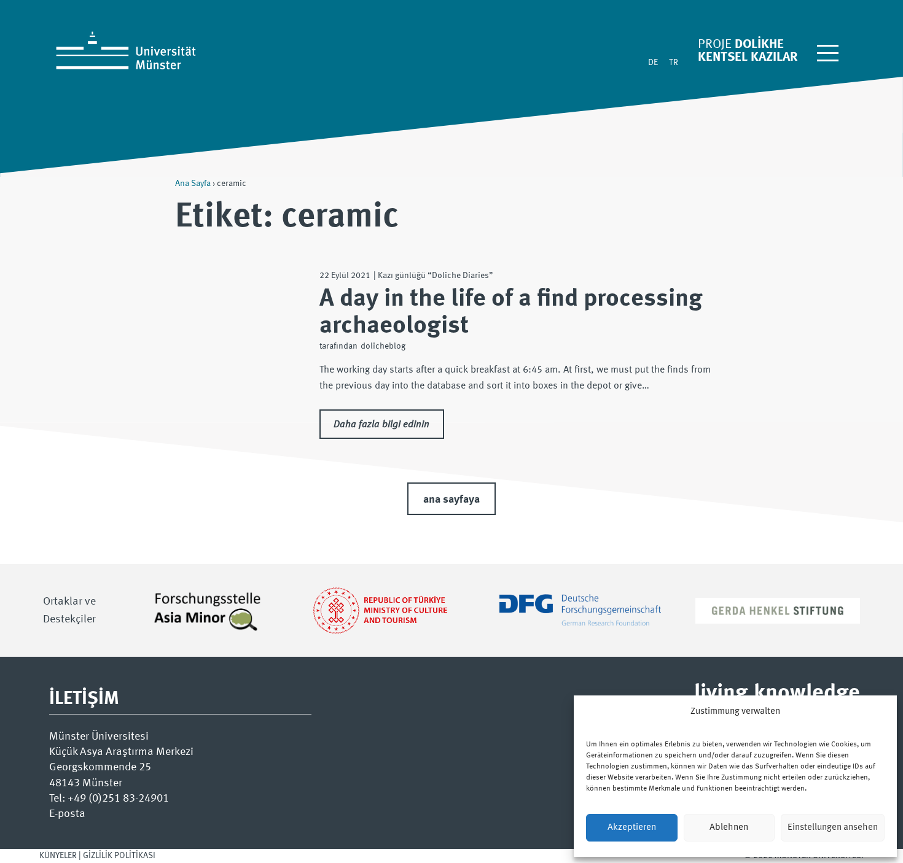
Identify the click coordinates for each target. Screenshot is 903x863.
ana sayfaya (451, 499)
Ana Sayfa (193, 183)
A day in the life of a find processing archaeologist (511, 312)
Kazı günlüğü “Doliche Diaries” (435, 275)
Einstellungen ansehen (833, 827)
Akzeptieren (632, 827)
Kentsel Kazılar (747, 57)
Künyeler (58, 855)
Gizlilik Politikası (119, 855)
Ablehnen (729, 827)
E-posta (67, 813)
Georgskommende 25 (100, 767)
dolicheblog (383, 346)
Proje (715, 44)
